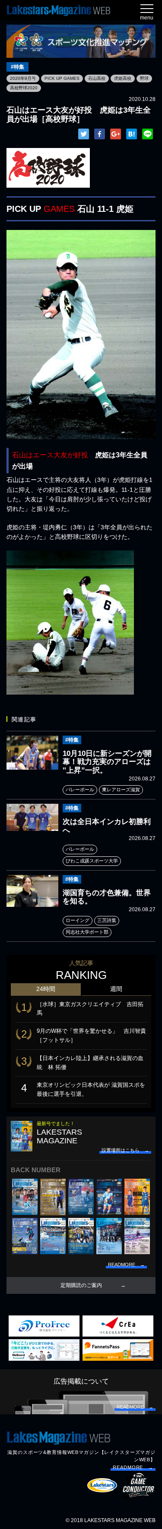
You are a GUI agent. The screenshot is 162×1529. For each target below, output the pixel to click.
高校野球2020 (24, 87)
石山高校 (96, 78)
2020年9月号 (23, 78)
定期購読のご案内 (81, 1285)
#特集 (17, 67)
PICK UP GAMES (61, 78)
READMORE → (133, 1467)
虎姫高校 (122, 78)
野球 (144, 78)
